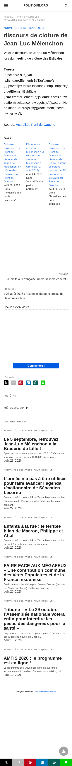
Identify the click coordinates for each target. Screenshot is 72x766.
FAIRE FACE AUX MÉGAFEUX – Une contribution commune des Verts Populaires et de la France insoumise (35, 572)
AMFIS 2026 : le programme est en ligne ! (33, 660)
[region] (36, 240)
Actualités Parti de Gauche (35, 125)
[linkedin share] (28, 382)
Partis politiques (28, 17)
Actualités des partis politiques (24, 20)
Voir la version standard (45, 691)
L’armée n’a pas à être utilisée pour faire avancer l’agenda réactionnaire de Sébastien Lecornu (35, 485)
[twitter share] (6, 382)
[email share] (13, 382)
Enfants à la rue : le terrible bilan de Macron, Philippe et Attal (33, 531)
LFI (51, 431)
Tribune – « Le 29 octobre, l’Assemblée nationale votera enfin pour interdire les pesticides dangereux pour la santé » (34, 619)
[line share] (43, 382)
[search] (66, 6)
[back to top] (63, 751)
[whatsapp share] (35, 382)
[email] (18, 762)
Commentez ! (36, 365)
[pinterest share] (20, 382)
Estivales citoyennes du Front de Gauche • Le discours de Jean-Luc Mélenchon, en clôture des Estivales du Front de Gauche (12, 163)
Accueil (8, 17)
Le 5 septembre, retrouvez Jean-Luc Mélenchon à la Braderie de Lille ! (31, 444)
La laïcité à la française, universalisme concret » (37, 279)
